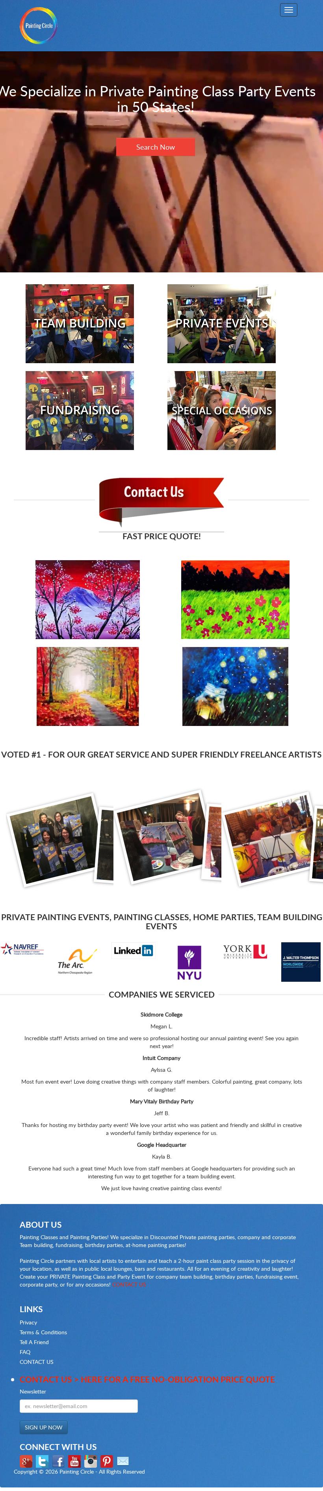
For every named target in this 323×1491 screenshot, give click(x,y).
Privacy (28, 1322)
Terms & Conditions (43, 1332)
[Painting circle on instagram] (91, 1460)
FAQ (25, 1352)
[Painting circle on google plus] (27, 1460)
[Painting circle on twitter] (43, 1460)
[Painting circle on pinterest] (107, 1460)
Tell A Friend (34, 1342)
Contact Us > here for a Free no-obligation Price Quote (147, 1379)
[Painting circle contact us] (124, 1460)
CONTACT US (129, 1284)
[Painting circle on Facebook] (59, 1460)
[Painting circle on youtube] (75, 1460)
